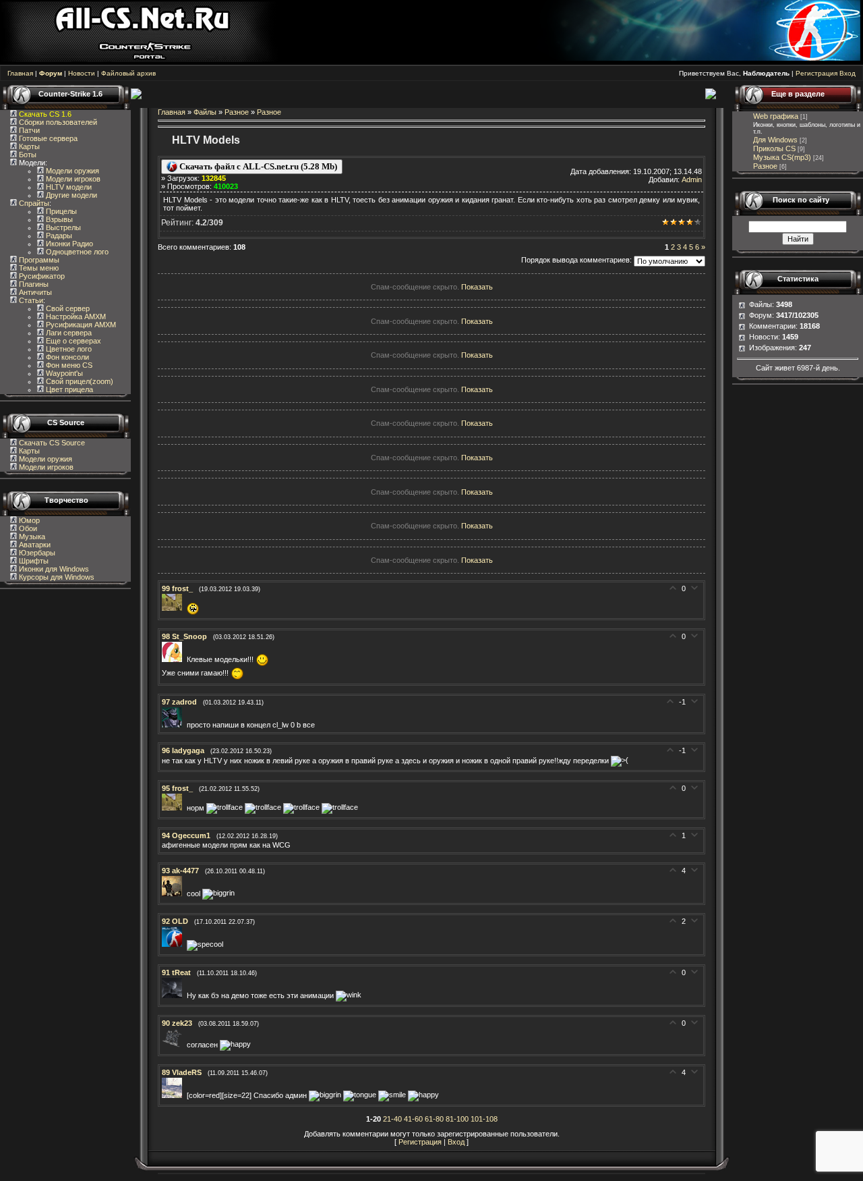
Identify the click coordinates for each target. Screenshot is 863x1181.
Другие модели (70, 195)
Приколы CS (774, 148)
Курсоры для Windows (55, 577)
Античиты (34, 292)
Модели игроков (72, 179)
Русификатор (41, 276)
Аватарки (34, 545)
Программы (38, 260)
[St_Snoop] (174, 659)
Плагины (33, 284)
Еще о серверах (72, 341)
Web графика (775, 116)
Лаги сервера (68, 333)
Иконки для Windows (53, 569)
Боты (26, 154)
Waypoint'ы (63, 373)
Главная (20, 73)
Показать (477, 287)
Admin (692, 179)
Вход (847, 73)
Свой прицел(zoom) (78, 381)
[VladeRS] (174, 1095)
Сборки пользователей (58, 122)
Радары (58, 235)
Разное (237, 112)
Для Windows (775, 140)
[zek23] (174, 1045)
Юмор (28, 520)
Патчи (28, 130)
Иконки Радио (68, 244)
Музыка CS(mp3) (782, 157)
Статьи (30, 300)
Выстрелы (62, 227)
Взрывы (58, 219)
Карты (28, 146)
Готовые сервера (47, 138)
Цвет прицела (68, 389)
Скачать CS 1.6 (45, 114)
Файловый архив (128, 73)
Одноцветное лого (76, 252)
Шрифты (33, 561)
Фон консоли (66, 357)
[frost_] (174, 608)
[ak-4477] (174, 893)
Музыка (31, 536)
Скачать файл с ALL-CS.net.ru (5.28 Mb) (257, 166)
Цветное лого (68, 349)
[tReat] (174, 995)
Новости (81, 73)
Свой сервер (67, 308)
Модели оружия (71, 171)
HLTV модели (68, 187)
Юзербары (36, 553)
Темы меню (38, 268)
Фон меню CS (68, 365)
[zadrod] (174, 725)
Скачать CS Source (52, 443)
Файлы (205, 112)
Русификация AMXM (80, 325)
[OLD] (174, 944)
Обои (27, 528)
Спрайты (33, 203)
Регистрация (816, 73)
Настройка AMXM (75, 316)
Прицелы (60, 211)
